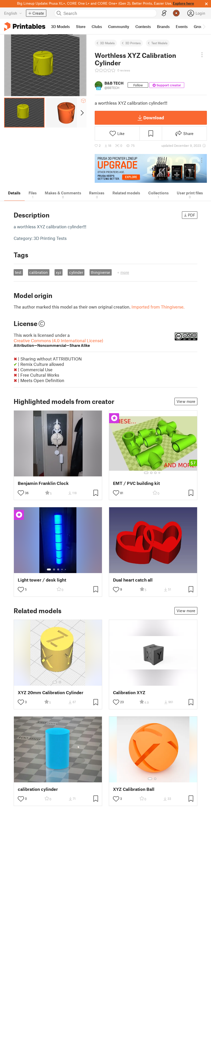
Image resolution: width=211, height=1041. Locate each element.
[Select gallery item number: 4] (160, 473)
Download (153, 117)
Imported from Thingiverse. (157, 306)
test (18, 272)
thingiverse (100, 272)
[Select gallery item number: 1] (146, 473)
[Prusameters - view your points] (176, 13)
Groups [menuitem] (200, 26)
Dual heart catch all (133, 579)
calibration (38, 272)
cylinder (76, 272)
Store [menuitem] (80, 26)
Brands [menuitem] (163, 26)
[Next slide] (81, 113)
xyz (58, 272)
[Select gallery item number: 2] (151, 473)
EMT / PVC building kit (136, 483)
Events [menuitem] (182, 26)
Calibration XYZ (129, 692)
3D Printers (133, 43)
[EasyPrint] (164, 13)
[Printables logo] (24, 26)
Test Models (159, 43)
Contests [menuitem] (143, 26)
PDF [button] (191, 215)
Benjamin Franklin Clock (43, 483)
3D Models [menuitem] (60, 26)
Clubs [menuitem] (97, 26)
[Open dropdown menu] (202, 55)
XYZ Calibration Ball (133, 789)
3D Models (107, 43)
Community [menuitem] (118, 26)
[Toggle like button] (21, 493)
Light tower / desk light (42, 579)
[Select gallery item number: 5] (66, 569)
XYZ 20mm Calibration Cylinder (50, 692)
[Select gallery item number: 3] (155, 473)
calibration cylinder (38, 789)
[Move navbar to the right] (203, 26)
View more (186, 401)
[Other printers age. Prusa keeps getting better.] (151, 168)
